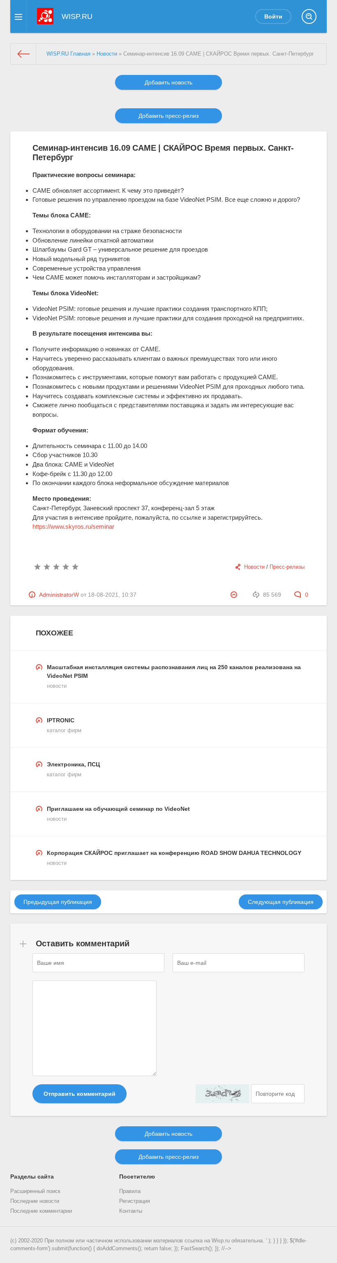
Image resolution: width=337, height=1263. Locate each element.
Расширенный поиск (35, 1191)
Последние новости (34, 1201)
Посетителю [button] (137, 1176)
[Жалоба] (235, 594)
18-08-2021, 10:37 (112, 594)
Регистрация (134, 1201)
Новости (254, 567)
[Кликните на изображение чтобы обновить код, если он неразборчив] (222, 1093)
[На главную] (23, 54)
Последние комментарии (41, 1211)
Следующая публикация (281, 902)
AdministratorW (59, 594)
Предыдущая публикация (57, 902)
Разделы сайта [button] (32, 1176)
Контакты (130, 1211)
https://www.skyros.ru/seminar (73, 526)
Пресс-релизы (287, 567)
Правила (130, 1191)
